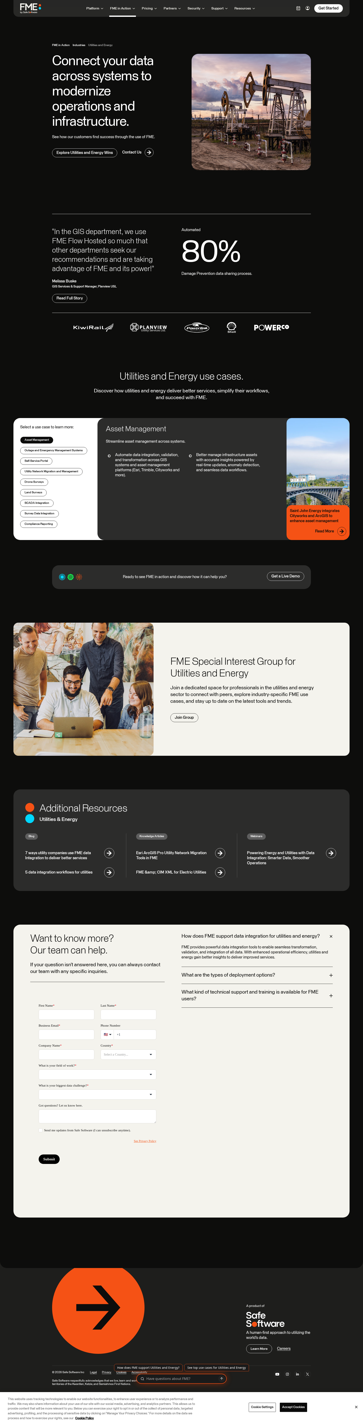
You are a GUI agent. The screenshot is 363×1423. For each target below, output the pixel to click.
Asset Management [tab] (37, 439)
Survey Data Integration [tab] (39, 513)
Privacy (106, 1372)
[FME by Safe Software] (35, 8)
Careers (284, 1349)
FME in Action (61, 45)
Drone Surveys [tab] (34, 482)
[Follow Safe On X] (307, 1375)
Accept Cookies (293, 1407)
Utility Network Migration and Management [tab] (51, 471)
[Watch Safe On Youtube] (277, 1375)
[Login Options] (298, 8)
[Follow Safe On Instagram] (287, 1375)
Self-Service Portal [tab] (36, 460)
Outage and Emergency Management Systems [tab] (54, 450)
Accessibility (139, 1372)
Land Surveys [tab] (33, 492)
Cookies (121, 1372)
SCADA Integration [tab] (37, 503)
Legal (93, 1372)
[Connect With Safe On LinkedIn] (297, 1375)
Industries (79, 45)
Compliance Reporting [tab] (39, 524)
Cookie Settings (262, 1407)
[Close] (356, 1407)
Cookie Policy (84, 1418)
